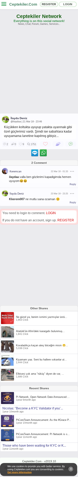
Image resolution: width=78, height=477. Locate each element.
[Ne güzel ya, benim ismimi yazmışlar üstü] (8, 323)
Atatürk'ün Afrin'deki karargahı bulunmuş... (40, 331)
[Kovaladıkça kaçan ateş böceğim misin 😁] (8, 351)
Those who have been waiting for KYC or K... (34, 445)
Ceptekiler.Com (23, 4)
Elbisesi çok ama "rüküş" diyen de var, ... (40, 373)
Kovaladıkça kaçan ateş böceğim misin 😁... (42, 345)
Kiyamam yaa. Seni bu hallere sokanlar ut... (41, 359)
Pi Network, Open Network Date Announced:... (43, 396)
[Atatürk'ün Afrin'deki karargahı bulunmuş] (8, 337)
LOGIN (67, 4)
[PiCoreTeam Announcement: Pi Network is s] (8, 440)
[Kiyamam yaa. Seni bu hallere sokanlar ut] (8, 365)
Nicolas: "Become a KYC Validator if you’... (32, 408)
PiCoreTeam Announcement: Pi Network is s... (43, 434)
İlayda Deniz (19, 118)
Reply (73, 184)
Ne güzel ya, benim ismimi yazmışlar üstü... (41, 316)
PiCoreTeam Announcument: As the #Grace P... (43, 419)
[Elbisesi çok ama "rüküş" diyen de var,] (8, 380)
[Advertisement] (39, 71)
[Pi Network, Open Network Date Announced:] (8, 403)
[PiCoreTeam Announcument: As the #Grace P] (8, 426)
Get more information (19, 472)
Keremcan (15, 171)
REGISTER (49, 4)
